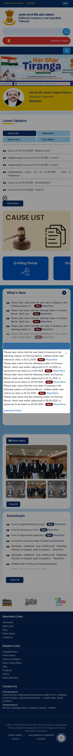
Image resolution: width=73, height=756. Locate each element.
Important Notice (13, 410)
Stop (5, 198)
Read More (52, 359)
